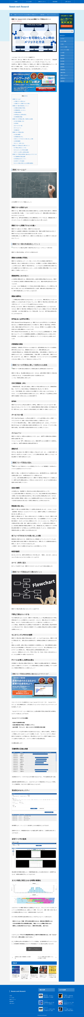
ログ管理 (62, 52)
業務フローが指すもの (19, 101)
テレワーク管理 (64, 47)
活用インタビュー (64, 75)
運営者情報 (55, 1)
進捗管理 (62, 81)
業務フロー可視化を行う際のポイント (21, 145)
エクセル (62, 38)
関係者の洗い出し (18, 136)
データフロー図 (18, 125)
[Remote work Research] (19, 6)
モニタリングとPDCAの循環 (21, 150)
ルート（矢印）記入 (19, 143)
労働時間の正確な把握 (19, 156)
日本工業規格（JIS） (19, 121)
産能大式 (16, 130)
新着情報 (62, 64)
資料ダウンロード (42, 1)
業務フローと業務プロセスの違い (22, 103)
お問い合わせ (68, 1)
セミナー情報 (63, 41)
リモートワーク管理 (65, 49)
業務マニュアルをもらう (34, 949)
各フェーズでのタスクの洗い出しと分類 (23, 138)
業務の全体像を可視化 (19, 107)
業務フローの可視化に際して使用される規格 (22, 119)
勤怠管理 (62, 58)
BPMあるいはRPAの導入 (20, 114)
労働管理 (62, 55)
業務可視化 (63, 72)
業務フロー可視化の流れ (18, 132)
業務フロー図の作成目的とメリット (20, 105)
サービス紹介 (29, 1)
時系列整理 (17, 141)
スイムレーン (17, 127)
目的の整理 (17, 134)
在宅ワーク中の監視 (19, 161)
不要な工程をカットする (20, 147)
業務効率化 (63, 69)
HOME (16, 1)
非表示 (25, 95)
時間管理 (62, 66)
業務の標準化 (17, 112)
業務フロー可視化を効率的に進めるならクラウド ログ (24, 154)
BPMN (16, 123)
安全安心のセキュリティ (20, 158)
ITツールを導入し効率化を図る (21, 152)
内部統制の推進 (18, 116)
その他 (62, 44)
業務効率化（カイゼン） (20, 110)
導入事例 (62, 61)
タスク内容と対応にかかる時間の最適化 (23, 163)
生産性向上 (63, 78)
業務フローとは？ (16, 99)
